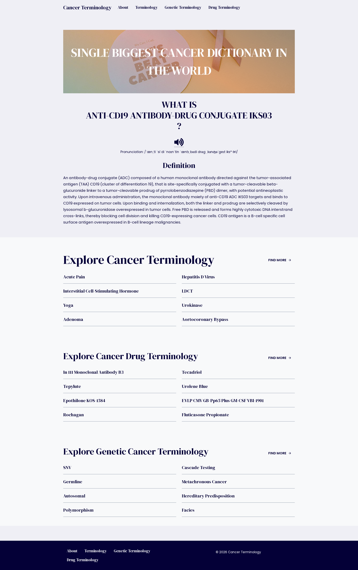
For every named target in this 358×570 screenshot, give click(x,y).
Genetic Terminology (183, 7)
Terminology (146, 7)
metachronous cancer (204, 482)
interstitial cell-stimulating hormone (101, 291)
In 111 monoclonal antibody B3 (93, 372)
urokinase (192, 305)
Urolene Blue (195, 386)
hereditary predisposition (208, 496)
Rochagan (73, 415)
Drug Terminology (224, 7)
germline (72, 482)
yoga (68, 305)
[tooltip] (179, 142)
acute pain (74, 277)
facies (188, 510)
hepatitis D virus (198, 277)
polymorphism (78, 510)
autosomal (74, 496)
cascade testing (198, 467)
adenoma (73, 319)
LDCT (187, 291)
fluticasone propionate (205, 415)
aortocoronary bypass (205, 319)
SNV (67, 467)
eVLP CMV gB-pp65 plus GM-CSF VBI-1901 (223, 400)
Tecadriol (192, 372)
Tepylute (72, 386)
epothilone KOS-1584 (84, 400)
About (123, 7)
